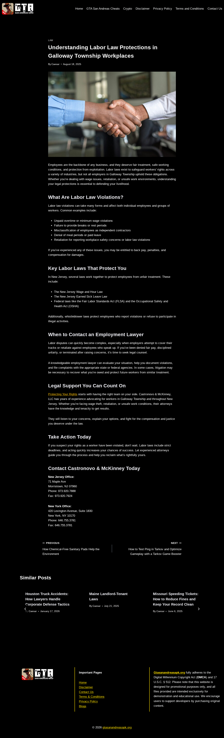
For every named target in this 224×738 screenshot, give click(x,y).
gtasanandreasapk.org (117, 727)
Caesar (55, 64)
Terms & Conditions (91, 696)
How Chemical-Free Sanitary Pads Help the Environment (71, 549)
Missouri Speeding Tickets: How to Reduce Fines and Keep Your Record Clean (175, 599)
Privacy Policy (162, 8)
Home (79, 8)
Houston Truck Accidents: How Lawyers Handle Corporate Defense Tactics (47, 599)
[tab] (108, 635)
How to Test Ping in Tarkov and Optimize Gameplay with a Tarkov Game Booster (154, 549)
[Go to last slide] (25, 609)
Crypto (127, 8)
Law (50, 40)
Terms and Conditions (190, 8)
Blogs (82, 706)
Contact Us (215, 8)
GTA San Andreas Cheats (103, 8)
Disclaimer (143, 8)
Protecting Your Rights (62, 394)
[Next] (198, 609)
